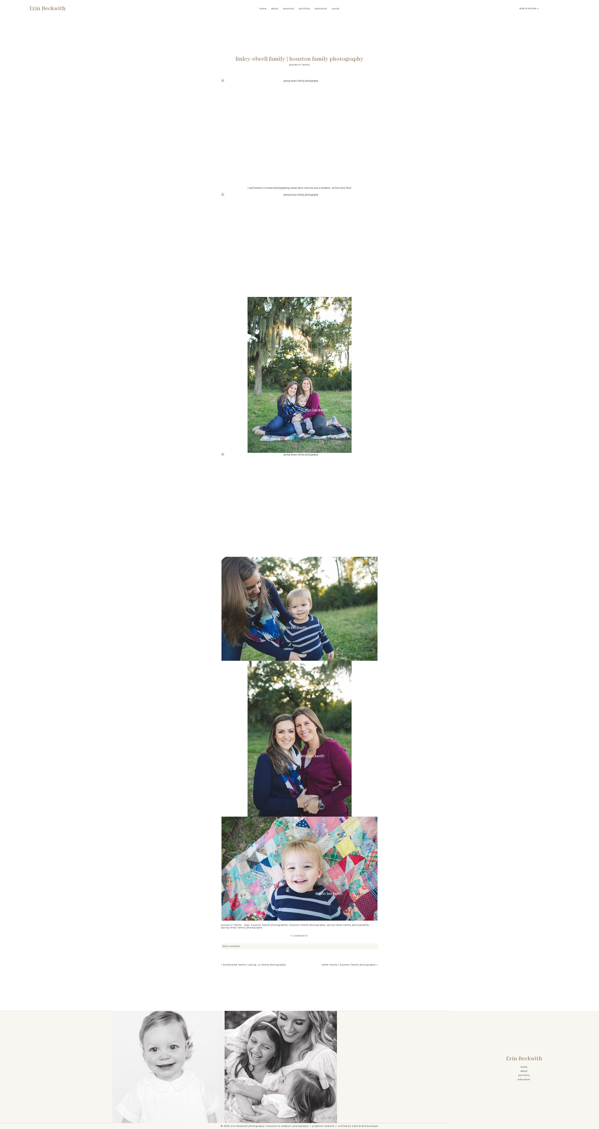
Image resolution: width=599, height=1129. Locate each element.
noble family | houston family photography (349, 964)
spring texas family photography (241, 927)
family (306, 64)
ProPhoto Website (323, 1126)
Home (524, 1067)
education (321, 8)
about (524, 1071)
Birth (55, 1067)
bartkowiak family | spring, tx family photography (254, 964)
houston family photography (307, 925)
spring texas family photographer (348, 925)
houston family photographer (269, 925)
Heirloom (168, 1067)
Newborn (392, 1067)
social (335, 8)
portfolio (304, 8)
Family (280, 1067)
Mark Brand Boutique (365, 1126)
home (263, 8)
